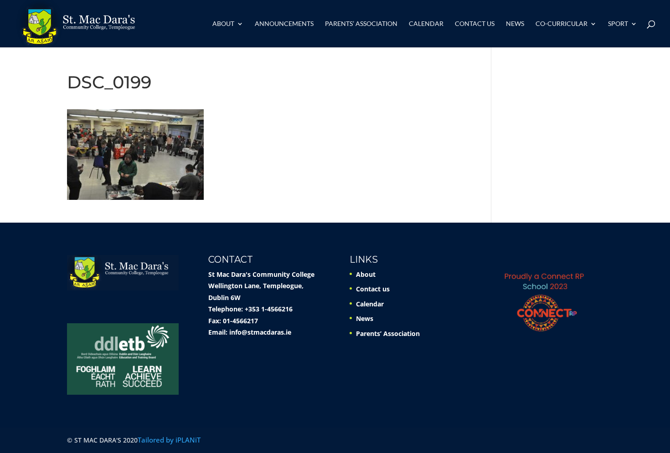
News (515, 23)
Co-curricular (562, 23)
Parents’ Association (361, 23)
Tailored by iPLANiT (169, 439)
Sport (618, 23)
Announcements (284, 23)
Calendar (426, 23)
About (223, 23)
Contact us (475, 23)
